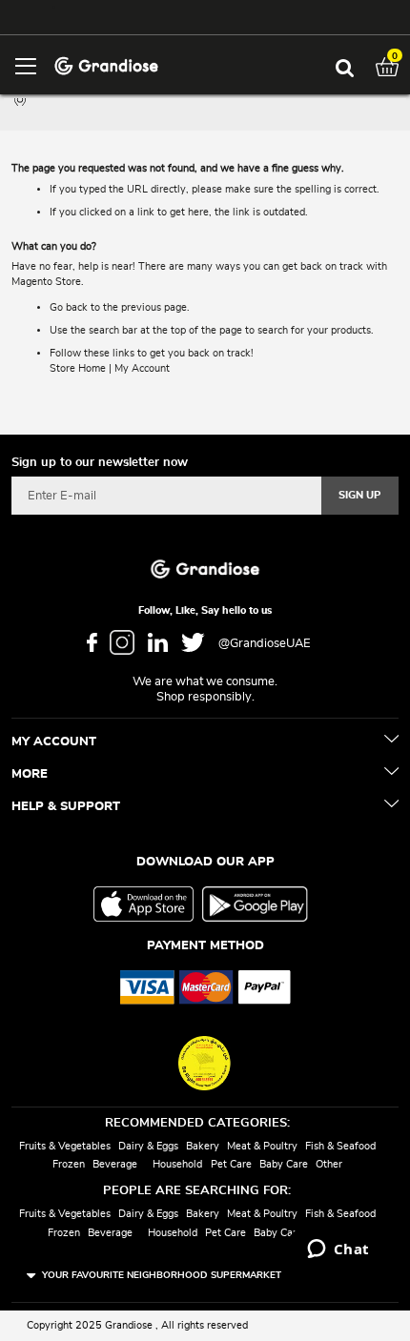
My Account (142, 368)
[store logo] (106, 64)
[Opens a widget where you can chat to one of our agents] (338, 1250)
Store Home (78, 368)
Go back (69, 307)
